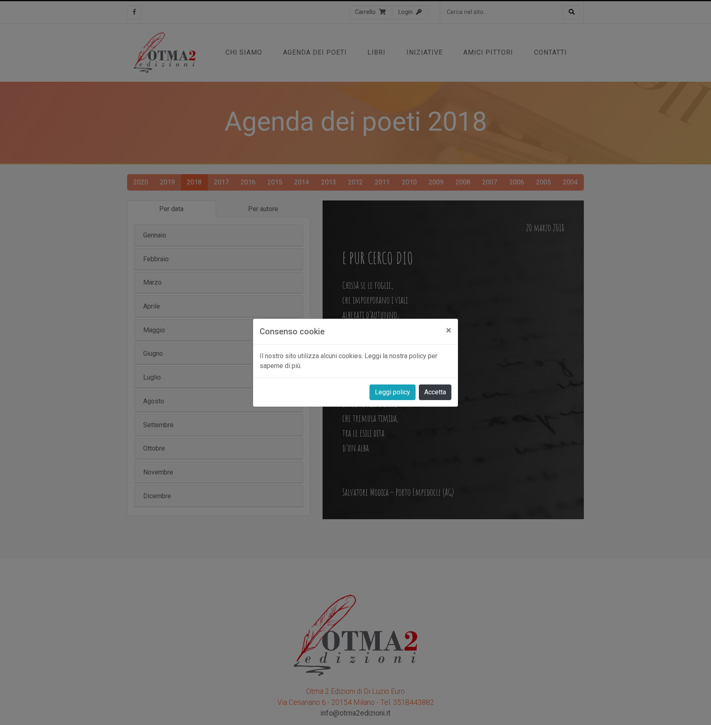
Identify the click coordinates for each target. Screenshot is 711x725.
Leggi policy (392, 392)
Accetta (435, 392)
